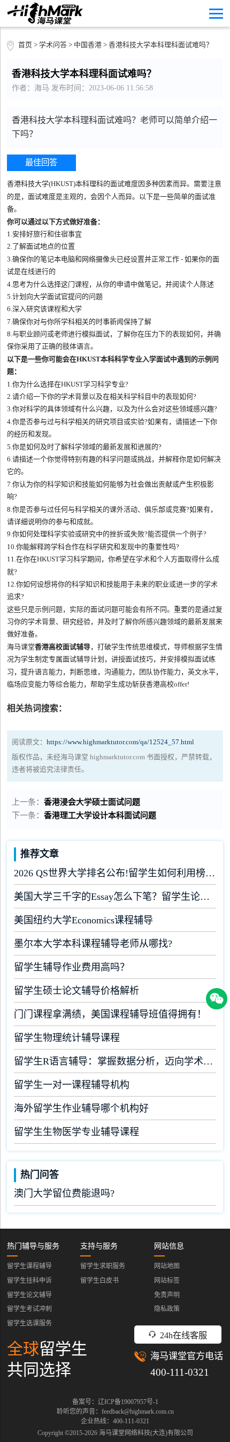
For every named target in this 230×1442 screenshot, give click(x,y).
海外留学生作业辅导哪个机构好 (81, 1108)
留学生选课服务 (29, 1323)
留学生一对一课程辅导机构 (71, 1084)
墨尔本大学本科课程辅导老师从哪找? (93, 943)
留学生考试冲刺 (29, 1309)
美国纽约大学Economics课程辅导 (83, 920)
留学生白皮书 (99, 1280)
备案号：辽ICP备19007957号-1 (115, 1402)
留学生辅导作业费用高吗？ (71, 967)
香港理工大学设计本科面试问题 (100, 815)
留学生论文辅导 (29, 1295)
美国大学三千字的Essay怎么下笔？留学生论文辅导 (115, 896)
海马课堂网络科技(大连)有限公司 (146, 1433)
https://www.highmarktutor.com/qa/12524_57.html (120, 742)
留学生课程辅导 (29, 1266)
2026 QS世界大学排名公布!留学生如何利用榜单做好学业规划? (115, 873)
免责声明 (167, 1295)
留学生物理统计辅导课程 (67, 1037)
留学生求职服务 (102, 1266)
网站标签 (167, 1280)
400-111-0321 (179, 1372)
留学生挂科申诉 (29, 1280)
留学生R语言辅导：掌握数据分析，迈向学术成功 (115, 1061)
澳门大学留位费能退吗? (64, 1193)
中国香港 (88, 45)
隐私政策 (167, 1309)
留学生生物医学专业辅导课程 (76, 1132)
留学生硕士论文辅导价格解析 (76, 990)
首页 (25, 45)
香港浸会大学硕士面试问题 (92, 802)
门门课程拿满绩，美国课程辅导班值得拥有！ (110, 1014)
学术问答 (53, 45)
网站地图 (167, 1266)
